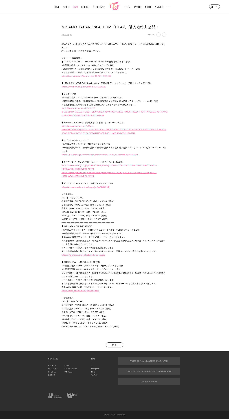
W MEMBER (159, 6)
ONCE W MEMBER (149, 382)
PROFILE (66, 6)
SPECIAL (127, 6)
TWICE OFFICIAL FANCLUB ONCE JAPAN (149, 361)
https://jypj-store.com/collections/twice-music (83, 255)
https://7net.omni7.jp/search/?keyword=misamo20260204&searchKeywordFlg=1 (99, 155)
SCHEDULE (85, 6)
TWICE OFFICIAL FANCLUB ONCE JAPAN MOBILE (149, 371)
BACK (114, 345)
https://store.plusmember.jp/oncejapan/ (80, 291)
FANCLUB (138, 6)
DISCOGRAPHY (99, 6)
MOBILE (148, 6)
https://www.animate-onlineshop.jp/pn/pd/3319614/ (85, 187)
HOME (57, 6)
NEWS (75, 6)
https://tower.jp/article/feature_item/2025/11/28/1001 (86, 76)
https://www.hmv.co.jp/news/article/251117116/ (83, 87)
